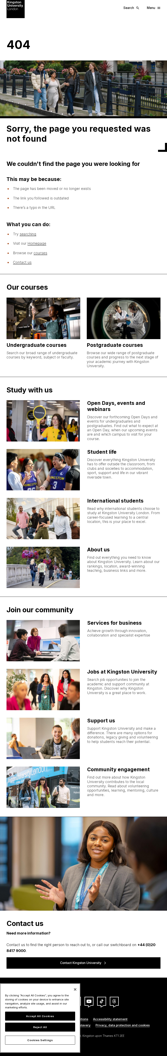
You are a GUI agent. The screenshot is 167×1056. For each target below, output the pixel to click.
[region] (40, 1018)
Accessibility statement (110, 1019)
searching (28, 234)
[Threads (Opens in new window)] (114, 1001)
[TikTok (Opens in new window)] (101, 1001)
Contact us (22, 262)
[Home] (16, 9)
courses (40, 253)
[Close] (75, 989)
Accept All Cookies (40, 1016)
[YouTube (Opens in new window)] (89, 1001)
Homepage (36, 243)
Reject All (40, 1027)
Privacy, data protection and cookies (123, 1025)
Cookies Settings (40, 1040)
